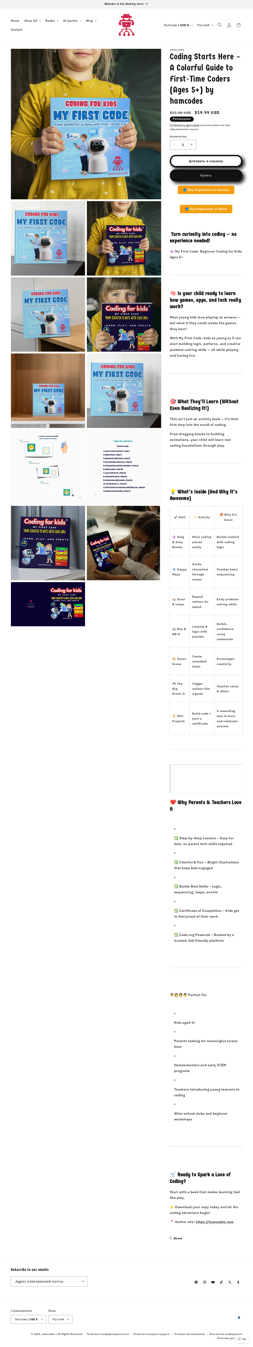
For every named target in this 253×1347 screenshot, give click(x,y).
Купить (206, 175)
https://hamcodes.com (215, 1222)
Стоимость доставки (185, 125)
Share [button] (178, 1238)
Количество (178, 136)
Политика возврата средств (151, 1334)
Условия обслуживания (189, 1334)
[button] (32, 20)
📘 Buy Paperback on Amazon (206, 190)
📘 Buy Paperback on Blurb (206, 208)
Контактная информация (226, 1334)
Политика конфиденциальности (108, 1334)
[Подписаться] (82, 1281)
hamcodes (48, 1334)
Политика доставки (229, 1338)
